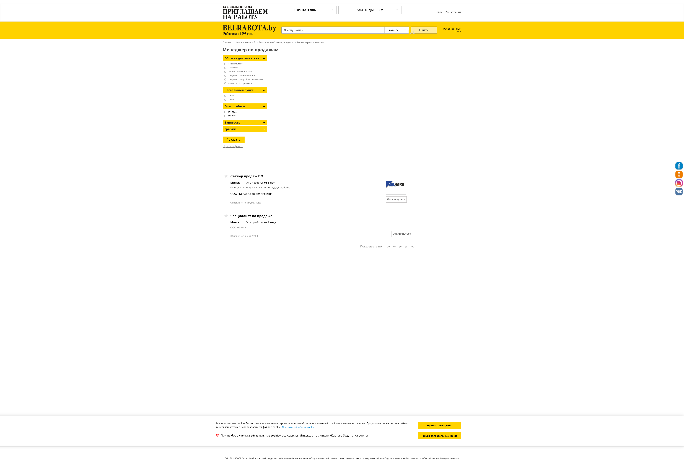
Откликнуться (396, 199)
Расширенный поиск (452, 30)
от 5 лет (231, 115)
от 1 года (232, 112)
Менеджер (233, 67)
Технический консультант (241, 71)
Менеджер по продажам (240, 83)
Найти (424, 30)
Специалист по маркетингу (241, 75)
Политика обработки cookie (298, 427)
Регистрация (453, 12)
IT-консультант (235, 63)
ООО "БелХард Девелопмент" (251, 194)
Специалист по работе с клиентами (245, 79)
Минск (231, 95)
